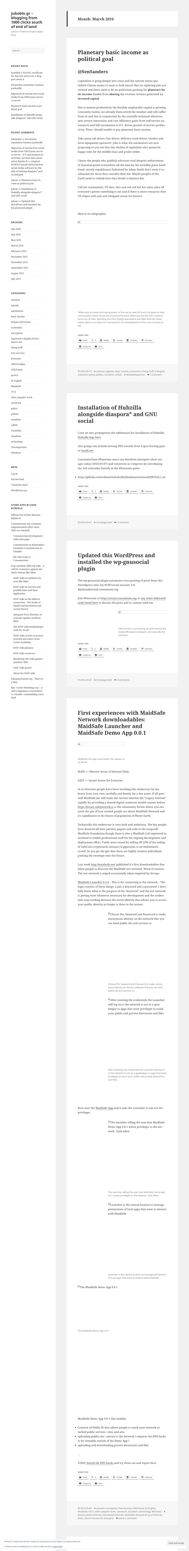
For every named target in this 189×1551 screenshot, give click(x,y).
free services (18, 353)
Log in (14, 473)
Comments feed (19, 484)
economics (16, 327)
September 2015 (19, 267)
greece (14, 375)
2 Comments (123, 679)
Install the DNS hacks (100, 1463)
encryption (17, 333)
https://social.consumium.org (118, 598)
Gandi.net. (87, 450)
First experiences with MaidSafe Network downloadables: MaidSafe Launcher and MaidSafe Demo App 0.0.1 (121, 722)
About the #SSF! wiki (24, 673)
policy (14, 408)
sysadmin (16, 436)
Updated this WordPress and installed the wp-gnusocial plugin (26, 204)
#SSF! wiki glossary (23, 647)
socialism (16, 419)
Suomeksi (16, 430)
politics (15, 413)
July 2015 (16, 278)
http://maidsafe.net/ (103, 864)
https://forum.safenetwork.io (96, 807)
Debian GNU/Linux (21, 322)
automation (17, 310)
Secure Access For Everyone (99, 1518)
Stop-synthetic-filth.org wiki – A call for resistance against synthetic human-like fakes (27, 569)
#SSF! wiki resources (24, 653)
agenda (15, 305)
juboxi (14, 180)
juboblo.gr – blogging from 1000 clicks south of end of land (26, 20)
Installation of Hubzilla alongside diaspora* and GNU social (26, 192)
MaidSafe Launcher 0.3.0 (93, 882)
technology (17, 441)
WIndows (16, 452)
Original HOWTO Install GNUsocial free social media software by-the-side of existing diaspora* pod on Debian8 (27, 168)
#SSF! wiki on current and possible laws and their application (27, 590)
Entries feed (17, 479)
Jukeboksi (16, 139)
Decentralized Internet (89, 1514)
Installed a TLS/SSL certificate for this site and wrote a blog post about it (27, 76)
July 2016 (16, 234)
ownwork (16, 402)
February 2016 (18, 251)
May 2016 (16, 240)
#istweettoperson (135, 374)
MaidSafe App (105, 1108)
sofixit (14, 425)
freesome (16, 358)
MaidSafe (16, 386)
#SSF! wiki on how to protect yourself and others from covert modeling (28, 639)
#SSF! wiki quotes (22, 667)
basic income (18, 316)
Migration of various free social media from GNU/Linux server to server (27, 97)
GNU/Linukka (18, 364)
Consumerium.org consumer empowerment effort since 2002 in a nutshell (26, 527)
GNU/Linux (17, 369)
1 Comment (156, 374)
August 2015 (17, 273)
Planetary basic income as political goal (113, 55)
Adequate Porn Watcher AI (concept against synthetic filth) (27, 618)
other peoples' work (21, 397)
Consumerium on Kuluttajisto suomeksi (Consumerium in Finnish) (28, 548)
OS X (13, 391)
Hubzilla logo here (89, 437)
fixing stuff (17, 347)
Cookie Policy (57, 1546)
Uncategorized (18, 447)
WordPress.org (19, 490)
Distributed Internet (113, 1514)
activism (15, 299)
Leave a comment (127, 1518)
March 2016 (17, 245)
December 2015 (19, 256)
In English (16, 380)
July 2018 (16, 229)
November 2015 (19, 262)
